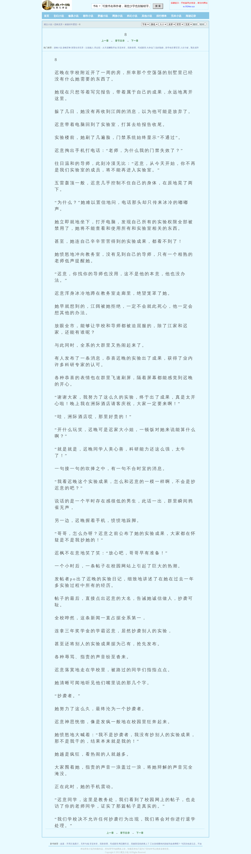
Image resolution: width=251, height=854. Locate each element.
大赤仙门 (151, 47)
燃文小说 (48, 24)
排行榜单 (161, 16)
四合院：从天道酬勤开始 (105, 47)
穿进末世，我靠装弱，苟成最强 (131, 47)
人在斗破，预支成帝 (189, 47)
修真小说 (73, 16)
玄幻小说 (59, 16)
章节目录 (120, 40)
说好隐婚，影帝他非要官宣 (167, 47)
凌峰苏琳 (66, 47)
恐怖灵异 (58, 24)
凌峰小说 (58, 47)
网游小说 (117, 16)
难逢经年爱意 (71, 24)
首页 (46, 16)
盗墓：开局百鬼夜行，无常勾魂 (74, 844)
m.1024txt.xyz (189, 6)
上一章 (105, 40)
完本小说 (176, 16)
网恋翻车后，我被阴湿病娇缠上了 (134, 844)
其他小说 (147, 16)
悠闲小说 (63, 5)
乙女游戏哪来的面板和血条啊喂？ (165, 844)
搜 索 (158, 6)
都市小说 (88, 16)
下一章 (134, 40)
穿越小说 (103, 16)
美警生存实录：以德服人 (82, 47)
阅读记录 (191, 16)
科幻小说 (132, 16)
